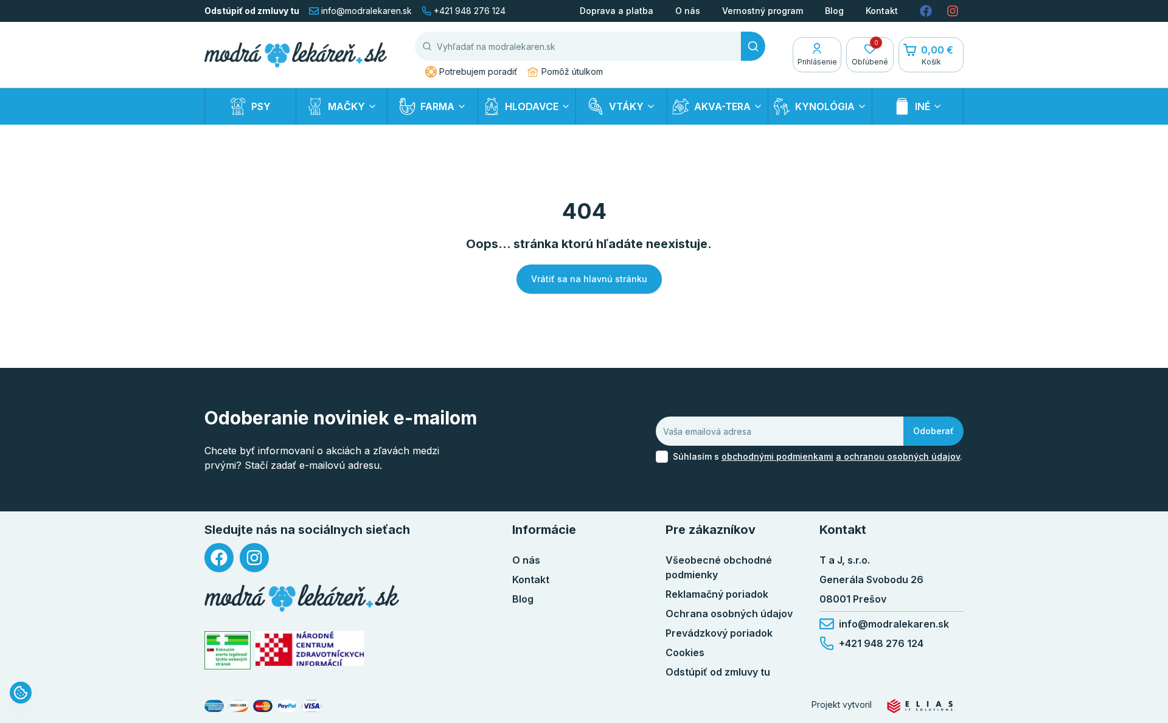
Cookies (685, 652)
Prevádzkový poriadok (719, 633)
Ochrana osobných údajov (729, 613)
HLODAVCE (531, 106)
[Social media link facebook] (925, 10)
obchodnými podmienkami (777, 456)
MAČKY (346, 106)
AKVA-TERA (722, 106)
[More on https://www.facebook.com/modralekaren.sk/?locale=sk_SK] (219, 557)
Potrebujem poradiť (478, 71)
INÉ (922, 106)
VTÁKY (626, 106)
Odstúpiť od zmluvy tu (251, 10)
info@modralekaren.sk (366, 10)
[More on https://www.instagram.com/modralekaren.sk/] (254, 557)
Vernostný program (762, 10)
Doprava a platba (616, 10)
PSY (261, 106)
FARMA (437, 106)
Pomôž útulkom (572, 71)
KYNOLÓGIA (825, 106)
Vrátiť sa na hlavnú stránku (589, 279)
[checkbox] (662, 457)
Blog (834, 10)
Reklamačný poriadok (717, 594)
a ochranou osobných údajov (898, 456)
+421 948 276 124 (470, 10)
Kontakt (882, 10)
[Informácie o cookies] (21, 693)
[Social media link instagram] (952, 10)
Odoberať (933, 431)
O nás (687, 10)
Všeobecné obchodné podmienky (719, 567)
